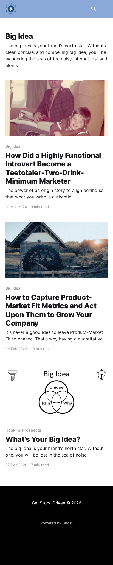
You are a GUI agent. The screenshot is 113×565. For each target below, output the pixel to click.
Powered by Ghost (57, 523)
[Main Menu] (104, 9)
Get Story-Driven (48, 502)
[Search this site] (93, 8)
